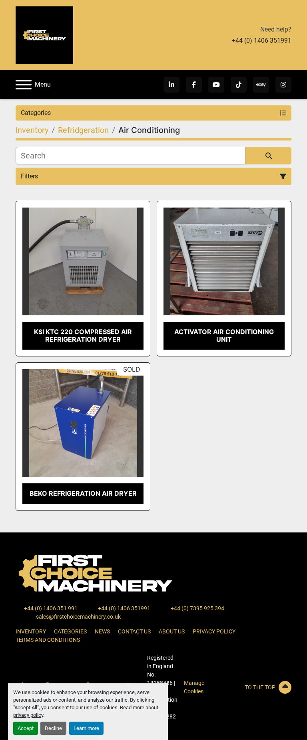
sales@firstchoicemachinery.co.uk (78, 616)
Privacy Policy (214, 631)
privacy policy (28, 715)
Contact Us (134, 631)
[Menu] (24, 84)
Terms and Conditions (48, 640)
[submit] (268, 155)
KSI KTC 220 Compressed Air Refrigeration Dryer (83, 335)
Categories (70, 631)
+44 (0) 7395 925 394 (196, 608)
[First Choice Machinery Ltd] (95, 573)
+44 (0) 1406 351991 (261, 40)
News (102, 631)
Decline (53, 728)
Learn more (86, 728)
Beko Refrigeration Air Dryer (83, 493)
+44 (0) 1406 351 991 (50, 608)
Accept (26, 728)
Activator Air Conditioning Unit (224, 335)
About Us (172, 631)
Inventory (31, 631)
